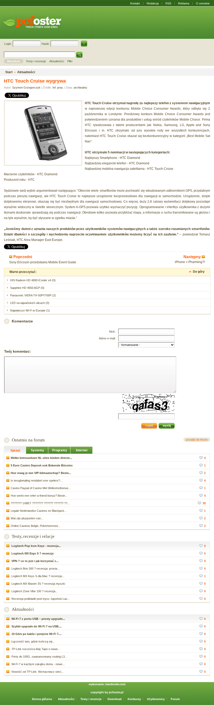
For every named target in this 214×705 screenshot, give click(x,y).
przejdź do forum (196, 439)
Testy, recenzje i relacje (33, 536)
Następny (192, 256)
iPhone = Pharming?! (190, 262)
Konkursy (134, 699)
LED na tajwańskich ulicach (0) (29, 302)
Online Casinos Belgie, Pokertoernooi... (35, 525)
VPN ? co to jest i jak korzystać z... (34, 561)
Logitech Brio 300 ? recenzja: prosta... (35, 568)
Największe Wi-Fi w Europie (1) (30, 310)
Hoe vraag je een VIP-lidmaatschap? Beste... (41, 473)
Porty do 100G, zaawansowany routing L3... (39, 656)
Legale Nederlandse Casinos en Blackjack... (39, 510)
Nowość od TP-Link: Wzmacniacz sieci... (37, 671)
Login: (8, 43)
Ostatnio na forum (28, 440)
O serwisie (203, 3)
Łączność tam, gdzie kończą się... (33, 641)
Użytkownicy (156, 699)
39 (204, 503)
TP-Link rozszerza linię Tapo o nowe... (35, 649)
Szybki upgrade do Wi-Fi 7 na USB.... (36, 626)
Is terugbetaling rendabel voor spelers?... (36, 480)
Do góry (199, 271)
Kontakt (135, 3)
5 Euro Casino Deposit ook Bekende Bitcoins (42, 465)
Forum (175, 699)
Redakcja (153, 3)
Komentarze (22, 321)
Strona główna (42, 699)
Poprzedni (22, 256)
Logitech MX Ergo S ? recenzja (32, 553)
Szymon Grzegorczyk (26, 87)
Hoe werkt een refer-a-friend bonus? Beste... (39, 495)
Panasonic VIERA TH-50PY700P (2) (33, 295)
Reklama (183, 3)
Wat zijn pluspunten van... (27, 518)
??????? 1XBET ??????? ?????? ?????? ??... (40, 503)
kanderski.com (115, 684)
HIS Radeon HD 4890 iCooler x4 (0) (33, 280)
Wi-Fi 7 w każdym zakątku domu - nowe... (38, 664)
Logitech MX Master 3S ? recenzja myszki (38, 583)
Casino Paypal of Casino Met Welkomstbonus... (41, 488)
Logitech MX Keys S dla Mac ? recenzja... (37, 576)
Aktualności (23, 609)
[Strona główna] (32, 22)
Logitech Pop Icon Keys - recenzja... (36, 545)
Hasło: (45, 43)
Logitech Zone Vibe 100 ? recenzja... (34, 591)
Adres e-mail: (107, 338)
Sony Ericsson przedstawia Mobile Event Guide (42, 262)
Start (9, 72)
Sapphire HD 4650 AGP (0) (27, 287)
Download (115, 699)
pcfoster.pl (116, 692)
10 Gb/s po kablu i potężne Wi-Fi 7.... (36, 633)
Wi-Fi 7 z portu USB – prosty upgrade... (38, 618)
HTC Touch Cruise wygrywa (35, 81)
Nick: (112, 331)
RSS (168, 3)
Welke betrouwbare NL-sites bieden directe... (41, 457)
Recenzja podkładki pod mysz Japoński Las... (40, 598)
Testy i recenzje (91, 699)
